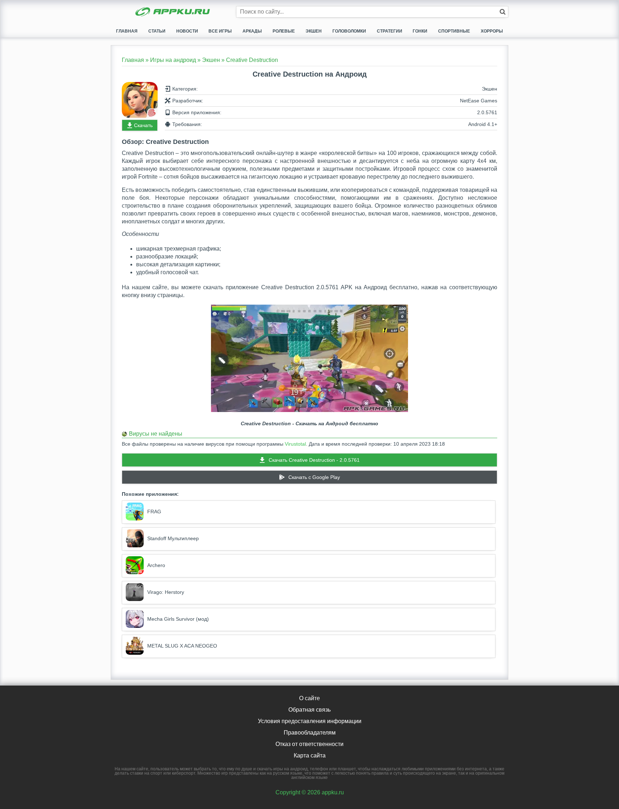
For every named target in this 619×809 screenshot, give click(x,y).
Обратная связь (309, 710)
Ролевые (284, 31)
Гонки (420, 31)
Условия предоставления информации (309, 721)
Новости (187, 31)
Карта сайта (310, 755)
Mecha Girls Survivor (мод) (178, 619)
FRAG (154, 511)
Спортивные (454, 31)
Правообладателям (310, 733)
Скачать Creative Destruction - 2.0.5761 (314, 460)
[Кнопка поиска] (502, 12)
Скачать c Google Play (314, 477)
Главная (127, 31)
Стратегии (389, 31)
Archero (156, 565)
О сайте (309, 698)
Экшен (314, 31)
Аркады (252, 31)
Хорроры (492, 31)
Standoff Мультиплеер (173, 538)
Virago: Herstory (165, 592)
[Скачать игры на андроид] (173, 12)
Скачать (143, 125)
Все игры (220, 31)
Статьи (156, 31)
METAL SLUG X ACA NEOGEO (182, 646)
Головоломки (349, 31)
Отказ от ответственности (309, 744)
